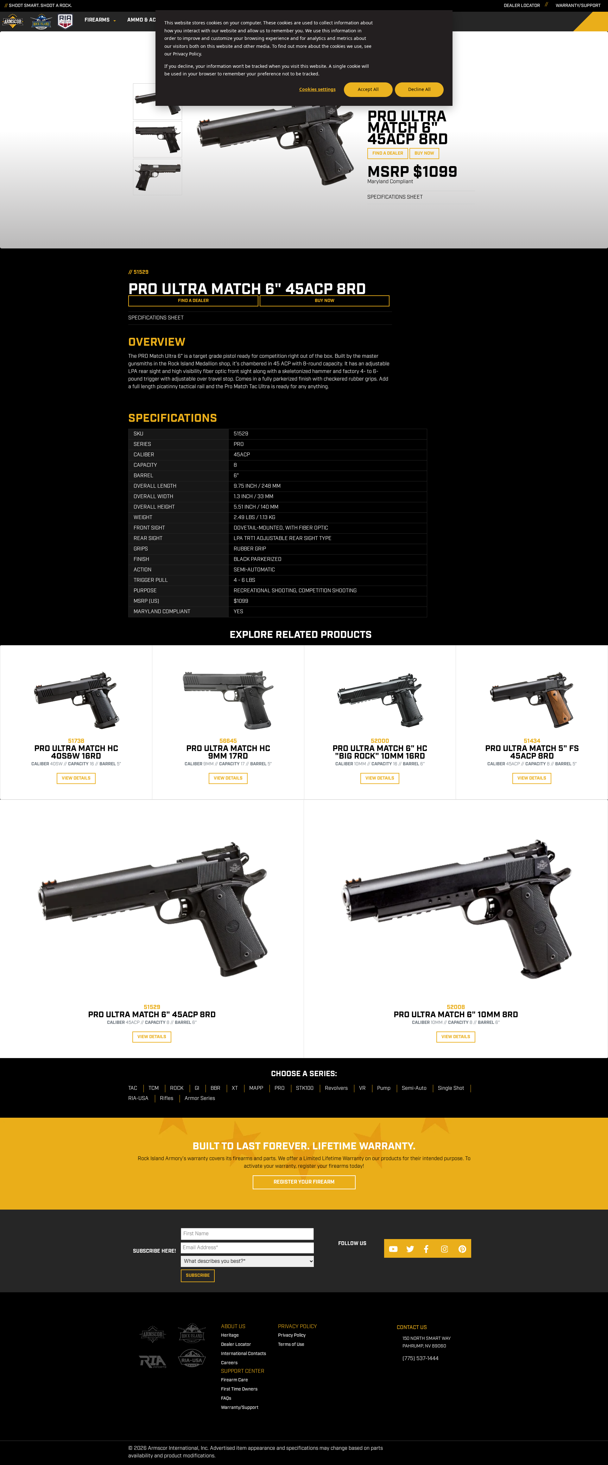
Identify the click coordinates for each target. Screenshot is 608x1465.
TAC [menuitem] (132, 1088)
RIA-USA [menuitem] (138, 1098)
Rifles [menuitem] (166, 1098)
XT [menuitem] (235, 1088)
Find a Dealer (387, 153)
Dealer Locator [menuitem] (236, 1344)
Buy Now (424, 153)
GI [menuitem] (197, 1088)
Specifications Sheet (395, 197)
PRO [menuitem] (280, 1088)
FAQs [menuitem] (226, 1398)
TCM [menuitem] (154, 1088)
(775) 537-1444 (420, 1358)
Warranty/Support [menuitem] (239, 1407)
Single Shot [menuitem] (451, 1088)
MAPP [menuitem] (256, 1088)
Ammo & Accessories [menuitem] (155, 20)
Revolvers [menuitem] (336, 1088)
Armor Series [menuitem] (200, 1098)
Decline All (419, 89)
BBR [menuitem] (215, 1088)
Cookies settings (317, 89)
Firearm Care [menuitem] (234, 1380)
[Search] (595, 21)
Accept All (368, 89)
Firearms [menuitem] (97, 20)
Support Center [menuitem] (242, 1371)
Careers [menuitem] (229, 1363)
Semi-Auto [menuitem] (414, 1088)
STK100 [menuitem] (305, 1088)
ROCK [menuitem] (176, 1088)
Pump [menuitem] (383, 1088)
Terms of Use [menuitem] (291, 1344)
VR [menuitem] (362, 1088)
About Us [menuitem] (233, 1326)
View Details (76, 778)
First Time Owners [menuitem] (239, 1389)
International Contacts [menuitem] (243, 1354)
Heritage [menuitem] (230, 1335)
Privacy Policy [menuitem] (297, 1326)
